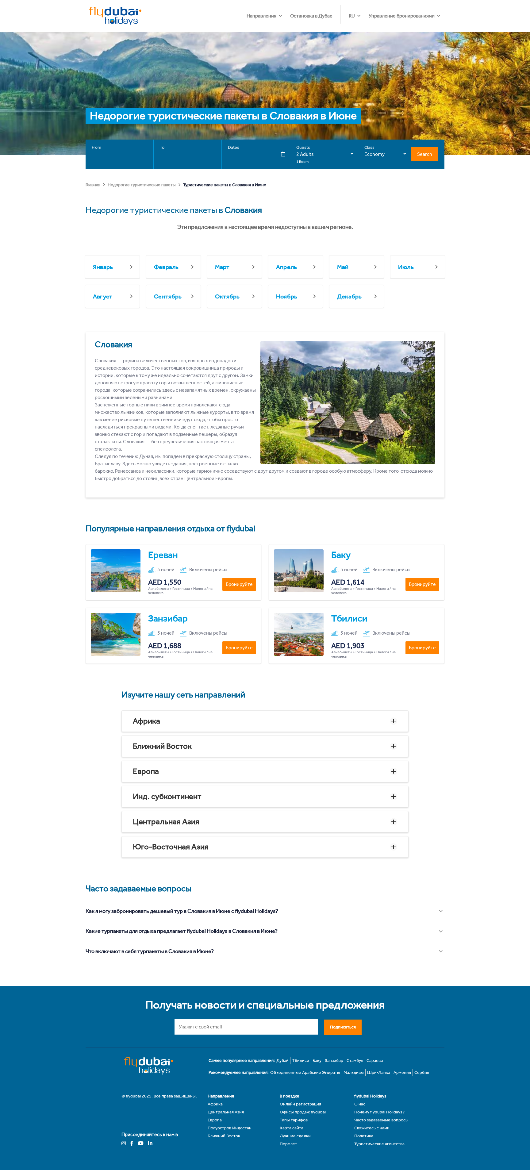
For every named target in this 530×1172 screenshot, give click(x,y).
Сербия (421, 1072)
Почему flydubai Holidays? (379, 1112)
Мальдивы (354, 1072)
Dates (233, 147)
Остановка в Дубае (311, 16)
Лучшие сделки (295, 1136)
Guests (303, 147)
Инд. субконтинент (167, 796)
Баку (317, 1060)
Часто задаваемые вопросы (381, 1120)
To (162, 147)
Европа (146, 771)
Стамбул (355, 1060)
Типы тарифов (294, 1120)
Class (369, 147)
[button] (265, 721)
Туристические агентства (379, 1144)
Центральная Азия (166, 821)
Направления (261, 16)
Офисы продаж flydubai (303, 1112)
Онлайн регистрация (300, 1104)
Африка (146, 721)
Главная (93, 184)
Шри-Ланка (378, 1072)
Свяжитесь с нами (372, 1128)
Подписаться (343, 1027)
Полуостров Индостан (230, 1128)
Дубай (282, 1060)
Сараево (375, 1060)
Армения (402, 1072)
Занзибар (334, 1060)
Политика (363, 1136)
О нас (359, 1104)
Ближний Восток (162, 746)
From (96, 147)
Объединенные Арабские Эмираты (305, 1072)
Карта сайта (291, 1128)
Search (424, 154)
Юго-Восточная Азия (171, 846)
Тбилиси (300, 1060)
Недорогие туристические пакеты (142, 184)
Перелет (288, 1144)
